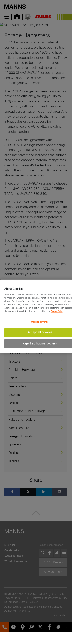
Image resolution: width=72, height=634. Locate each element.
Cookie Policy (57, 311)
